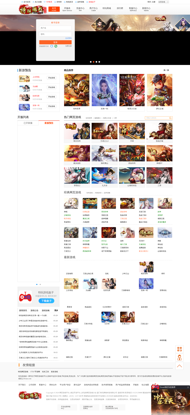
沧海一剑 (36, 105)
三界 (115, 118)
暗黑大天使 (107, 118)
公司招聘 (32, 385)
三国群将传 (163, 357)
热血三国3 (143, 218)
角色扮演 (69, 2)
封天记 (104, 241)
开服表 (136, 385)
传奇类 (59, 2)
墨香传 (69, 307)
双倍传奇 (104, 212)
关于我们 (22, 385)
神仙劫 (160, 248)
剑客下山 (104, 248)
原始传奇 (123, 212)
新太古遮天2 (143, 251)
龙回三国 (125, 307)
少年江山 (125, 274)
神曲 (159, 241)
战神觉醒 (104, 218)
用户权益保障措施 (123, 385)
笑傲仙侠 (67, 241)
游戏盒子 (92, 2)
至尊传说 (163, 290)
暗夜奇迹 (144, 340)
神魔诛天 (86, 248)
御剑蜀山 (69, 340)
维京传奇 (144, 274)
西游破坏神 (87, 251)
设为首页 (27, 2)
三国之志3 (144, 324)
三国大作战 (88, 324)
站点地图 (145, 385)
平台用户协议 (65, 385)
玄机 (107, 274)
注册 (153, 2)
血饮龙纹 (144, 307)
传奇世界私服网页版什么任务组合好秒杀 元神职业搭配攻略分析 (34, 347)
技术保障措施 (107, 385)
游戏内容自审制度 (91, 385)
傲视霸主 (97, 118)
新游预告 (25, 70)
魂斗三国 (123, 244)
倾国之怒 (161, 218)
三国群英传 (124, 248)
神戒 (65, 212)
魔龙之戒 (86, 218)
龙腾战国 (142, 248)
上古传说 (36, 77)
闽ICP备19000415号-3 (54, 396)
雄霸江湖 (144, 357)
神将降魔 (86, 244)
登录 (149, 2)
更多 (56, 310)
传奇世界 (89, 118)
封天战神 (86, 241)
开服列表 (23, 117)
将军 (163, 274)
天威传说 (142, 244)
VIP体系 (49, 2)
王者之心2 (126, 324)
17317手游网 (35, 372)
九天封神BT (106, 307)
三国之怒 (123, 218)
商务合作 (53, 385)
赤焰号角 (104, 222)
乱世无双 (36, 96)
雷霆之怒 (104, 215)
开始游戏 (51, 78)
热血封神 (123, 215)
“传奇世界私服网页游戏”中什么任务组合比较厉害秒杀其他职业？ (34, 342)
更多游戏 (54, 372)
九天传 (106, 324)
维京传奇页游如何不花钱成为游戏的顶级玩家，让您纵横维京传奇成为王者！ (34, 326)
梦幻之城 (107, 357)
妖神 (159, 212)
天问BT (142, 241)
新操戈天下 (124, 251)
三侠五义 (67, 251)
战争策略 (80, 2)
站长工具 (45, 372)
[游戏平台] (32, 9)
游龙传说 (163, 307)
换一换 (166, 70)
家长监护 (77, 385)
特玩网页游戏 (23, 372)
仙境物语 (86, 215)
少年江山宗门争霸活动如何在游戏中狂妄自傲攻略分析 (34, 321)
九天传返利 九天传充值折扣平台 (31, 352)
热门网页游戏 (72, 117)
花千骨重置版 (106, 251)
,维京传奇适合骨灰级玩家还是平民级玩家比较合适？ (34, 331)
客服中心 (42, 385)
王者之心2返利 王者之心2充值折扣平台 (33, 358)
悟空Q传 (104, 244)
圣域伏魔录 (162, 222)
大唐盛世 (86, 222)
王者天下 (88, 357)
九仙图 (35, 86)
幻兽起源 (86, 212)
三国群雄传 (125, 290)
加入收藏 (38, 2)
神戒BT (69, 324)
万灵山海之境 (88, 274)
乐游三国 (142, 212)
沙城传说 (67, 215)
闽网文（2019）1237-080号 (73, 396)
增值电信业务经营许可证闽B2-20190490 (99, 396)
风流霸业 (67, 248)
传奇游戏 (89, 193)
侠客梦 (160, 215)
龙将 (122, 241)
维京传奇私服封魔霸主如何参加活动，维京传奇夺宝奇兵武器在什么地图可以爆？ (34, 337)
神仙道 (160, 244)
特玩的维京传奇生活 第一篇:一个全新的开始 (34, 315)
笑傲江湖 (67, 244)
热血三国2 (143, 215)
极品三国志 (143, 222)
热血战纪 (88, 307)
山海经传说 (162, 251)
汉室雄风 (69, 274)
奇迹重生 (67, 222)
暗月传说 (67, 218)
